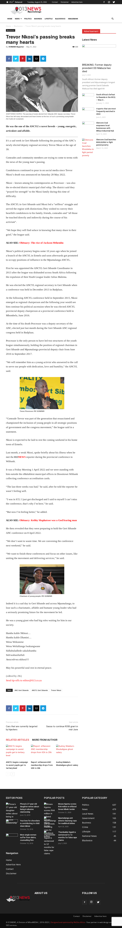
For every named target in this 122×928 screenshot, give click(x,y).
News (17, 19)
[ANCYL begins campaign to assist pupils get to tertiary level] (17, 752)
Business (38, 19)
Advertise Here (13, 864)
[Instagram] (109, 2)
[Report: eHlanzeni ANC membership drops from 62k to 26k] (42, 752)
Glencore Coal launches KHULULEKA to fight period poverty (106, 142)
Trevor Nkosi (56, 690)
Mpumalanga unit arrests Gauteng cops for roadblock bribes (67, 820)
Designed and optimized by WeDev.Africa (68, 922)
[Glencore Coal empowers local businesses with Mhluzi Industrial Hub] (88, 126)
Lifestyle (49, 19)
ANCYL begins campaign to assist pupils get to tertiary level (17, 765)
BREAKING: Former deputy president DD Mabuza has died (96, 68)
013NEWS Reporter (16, 47)
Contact (55, 2)
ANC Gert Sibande (22, 690)
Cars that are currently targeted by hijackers (21, 728)
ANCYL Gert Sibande (40, 690)
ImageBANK (73, 19)
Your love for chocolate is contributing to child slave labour (30, 823)
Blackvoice (60, 19)
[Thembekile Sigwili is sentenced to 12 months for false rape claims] (50, 843)
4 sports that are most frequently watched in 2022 (106, 111)
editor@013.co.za (32, 680)
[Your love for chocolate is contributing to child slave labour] (12, 822)
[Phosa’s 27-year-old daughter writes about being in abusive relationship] (12, 813)
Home (9, 19)
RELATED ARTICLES (17, 739)
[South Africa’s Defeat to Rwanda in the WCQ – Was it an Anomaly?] (88, 97)
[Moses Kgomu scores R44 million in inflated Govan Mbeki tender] (50, 815)
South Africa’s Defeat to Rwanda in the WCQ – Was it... (105, 97)
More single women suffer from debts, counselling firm (28, 837)
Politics (28, 19)
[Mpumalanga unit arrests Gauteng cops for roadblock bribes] (50, 827)
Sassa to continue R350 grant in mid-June (62, 728)
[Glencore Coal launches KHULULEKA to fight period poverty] (88, 147)
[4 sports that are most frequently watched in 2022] (88, 111)
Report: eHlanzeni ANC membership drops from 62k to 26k (42, 765)
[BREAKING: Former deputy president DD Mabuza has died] (99, 52)
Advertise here (76, 2)
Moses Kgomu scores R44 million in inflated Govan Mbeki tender (67, 806)
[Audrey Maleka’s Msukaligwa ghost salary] (67, 752)
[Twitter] (114, 2)
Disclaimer (65, 2)
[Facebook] (104, 2)
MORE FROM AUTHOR (44, 739)
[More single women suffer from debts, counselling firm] (12, 839)
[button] (112, 18)
